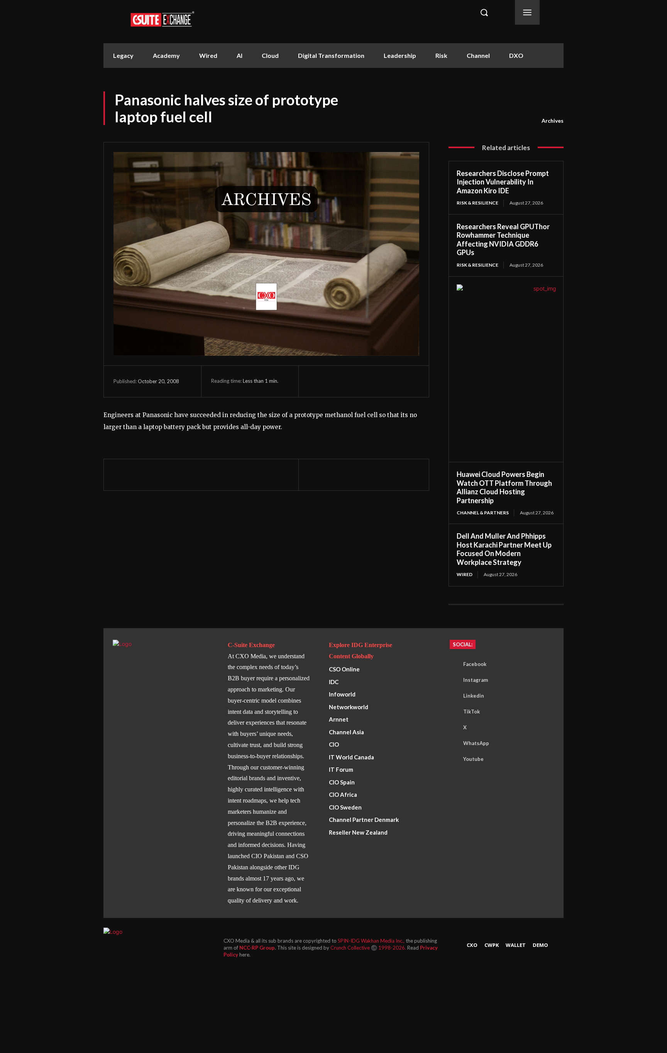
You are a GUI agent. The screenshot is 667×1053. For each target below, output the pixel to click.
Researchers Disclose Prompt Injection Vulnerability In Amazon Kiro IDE (503, 182)
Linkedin (473, 696)
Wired (464, 574)
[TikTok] (451, 712)
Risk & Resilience (477, 203)
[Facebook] (316, 381)
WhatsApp (476, 743)
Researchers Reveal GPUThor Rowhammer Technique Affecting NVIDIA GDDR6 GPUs (503, 239)
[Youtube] (451, 759)
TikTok (471, 711)
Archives (553, 120)
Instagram (475, 680)
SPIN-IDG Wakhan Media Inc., (372, 941)
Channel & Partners (483, 513)
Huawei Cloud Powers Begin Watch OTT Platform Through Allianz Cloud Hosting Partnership (504, 487)
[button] (484, 12)
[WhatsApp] (351, 381)
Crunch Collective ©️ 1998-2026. (368, 948)
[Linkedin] (369, 381)
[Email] (387, 381)
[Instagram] (451, 680)
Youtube (473, 759)
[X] (334, 381)
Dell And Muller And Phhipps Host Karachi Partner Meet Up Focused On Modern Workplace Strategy (504, 549)
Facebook (474, 664)
